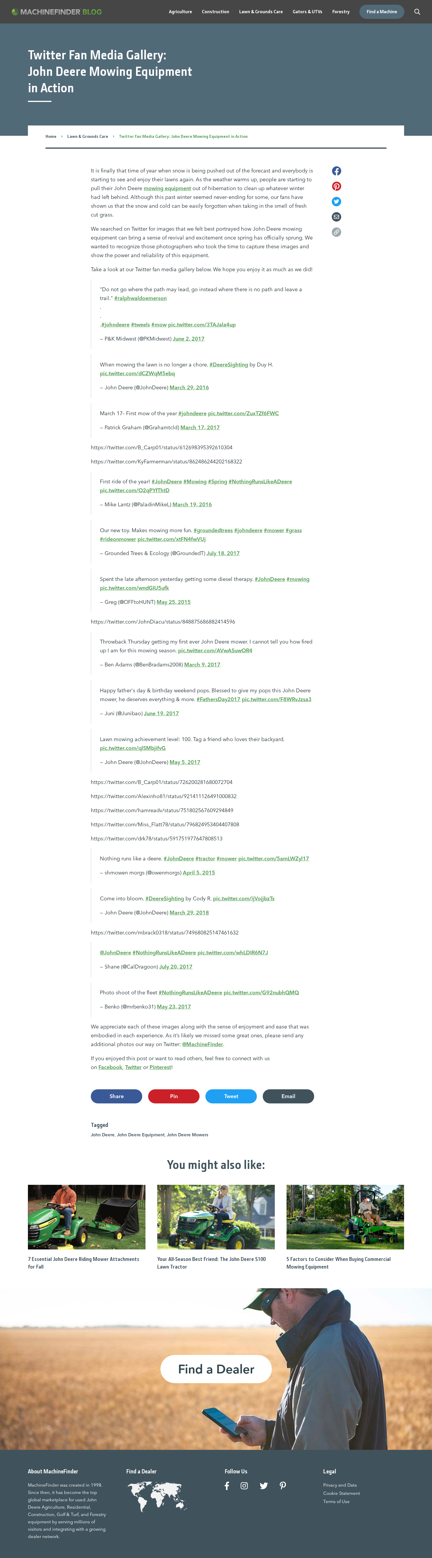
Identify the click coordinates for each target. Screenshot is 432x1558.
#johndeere (115, 324)
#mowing (298, 579)
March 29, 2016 (189, 387)
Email (288, 1096)
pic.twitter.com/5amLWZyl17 (273, 858)
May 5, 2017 (185, 762)
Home (51, 136)
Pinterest (160, 1067)
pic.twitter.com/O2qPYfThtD (135, 490)
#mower (274, 530)
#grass (294, 530)
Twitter (133, 1067)
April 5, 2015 (199, 872)
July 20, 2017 (175, 966)
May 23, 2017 (174, 1006)
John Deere (103, 1134)
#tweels (140, 324)
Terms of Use (336, 1501)
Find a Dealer (216, 1369)
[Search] (417, 12)
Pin (174, 1096)
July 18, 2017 (223, 553)
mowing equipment (167, 188)
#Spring (217, 481)
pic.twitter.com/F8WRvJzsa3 (277, 699)
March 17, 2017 (200, 427)
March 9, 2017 (202, 664)
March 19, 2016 (192, 504)
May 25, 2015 (174, 602)
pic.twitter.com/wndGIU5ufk (134, 587)
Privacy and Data (340, 1485)
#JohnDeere (167, 481)
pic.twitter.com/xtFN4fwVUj (172, 539)
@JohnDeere (115, 952)
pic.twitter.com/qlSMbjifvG (133, 748)
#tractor (205, 858)
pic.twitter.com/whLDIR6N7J (232, 952)
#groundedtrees (213, 530)
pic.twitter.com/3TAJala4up (202, 324)
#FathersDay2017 (218, 699)
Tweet (231, 1096)
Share (117, 1096)
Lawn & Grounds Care (87, 136)
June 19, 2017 (161, 713)
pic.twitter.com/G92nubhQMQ (261, 992)
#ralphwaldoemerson (140, 298)
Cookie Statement (341, 1493)
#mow (159, 324)
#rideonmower (118, 539)
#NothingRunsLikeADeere (260, 481)
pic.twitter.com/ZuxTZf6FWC (243, 413)
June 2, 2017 (189, 338)
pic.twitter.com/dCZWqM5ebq (137, 373)
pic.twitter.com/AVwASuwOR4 (215, 650)
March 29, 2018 (189, 912)
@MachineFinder (202, 1044)
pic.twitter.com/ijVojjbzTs (243, 898)
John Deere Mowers (187, 1134)
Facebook (110, 1067)
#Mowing (195, 481)
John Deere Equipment (141, 1134)
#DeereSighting (229, 364)
